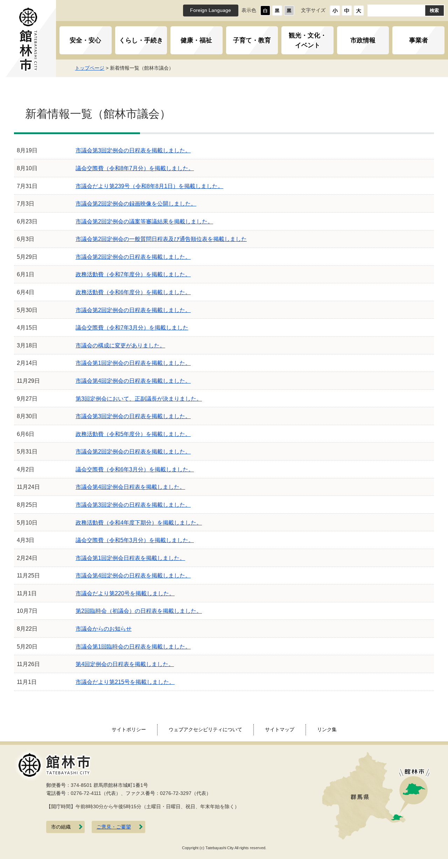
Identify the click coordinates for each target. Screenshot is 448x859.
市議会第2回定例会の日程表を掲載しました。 (133, 257)
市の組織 (61, 827)
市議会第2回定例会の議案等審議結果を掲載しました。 (144, 221)
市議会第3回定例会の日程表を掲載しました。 (133, 150)
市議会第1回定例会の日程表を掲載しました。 (133, 363)
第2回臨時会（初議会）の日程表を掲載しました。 (139, 611)
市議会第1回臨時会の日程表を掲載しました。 (133, 647)
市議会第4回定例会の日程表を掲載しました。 (133, 381)
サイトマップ (279, 729)
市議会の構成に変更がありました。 (120, 345)
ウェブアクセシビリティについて (205, 729)
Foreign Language (210, 10)
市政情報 (363, 40)
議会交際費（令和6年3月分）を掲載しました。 (135, 469)
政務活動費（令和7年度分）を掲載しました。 (133, 274)
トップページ (89, 68)
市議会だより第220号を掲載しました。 (125, 593)
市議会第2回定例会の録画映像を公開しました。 (136, 204)
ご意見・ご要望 (114, 827)
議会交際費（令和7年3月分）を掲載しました (132, 328)
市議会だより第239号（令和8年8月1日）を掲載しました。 (149, 186)
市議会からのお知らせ (104, 629)
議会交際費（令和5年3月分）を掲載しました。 (135, 540)
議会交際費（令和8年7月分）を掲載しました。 (135, 168)
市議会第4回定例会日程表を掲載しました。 (130, 487)
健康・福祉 (196, 40)
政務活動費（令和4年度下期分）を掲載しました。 (139, 523)
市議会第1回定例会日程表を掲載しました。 (130, 558)
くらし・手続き (141, 40)
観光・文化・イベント (308, 40)
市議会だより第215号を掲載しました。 (125, 682)
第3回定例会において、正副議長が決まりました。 (139, 399)
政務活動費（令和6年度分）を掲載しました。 (133, 292)
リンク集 (327, 729)
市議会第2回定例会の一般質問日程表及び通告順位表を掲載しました (161, 239)
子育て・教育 (252, 40)
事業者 (418, 40)
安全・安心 (85, 40)
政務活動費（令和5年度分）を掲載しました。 (133, 434)
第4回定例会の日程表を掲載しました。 (125, 664)
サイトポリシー (129, 729)
